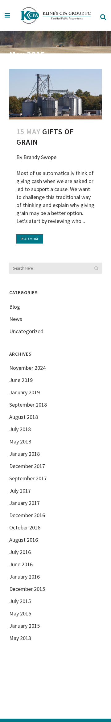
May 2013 (20, 638)
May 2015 (20, 613)
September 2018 (28, 404)
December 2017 (27, 466)
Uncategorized (26, 331)
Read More (30, 238)
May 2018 (20, 441)
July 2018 (20, 429)
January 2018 (24, 453)
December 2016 (27, 515)
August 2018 (23, 416)
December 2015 (27, 588)
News (15, 318)
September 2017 (28, 478)
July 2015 (20, 601)
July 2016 (20, 552)
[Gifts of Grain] (55, 94)
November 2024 (27, 367)
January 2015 (24, 625)
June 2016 (21, 564)
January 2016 (24, 576)
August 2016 (23, 539)
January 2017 (24, 502)
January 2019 (24, 392)
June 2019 (21, 380)
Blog (14, 306)
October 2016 (24, 527)
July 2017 (20, 490)
